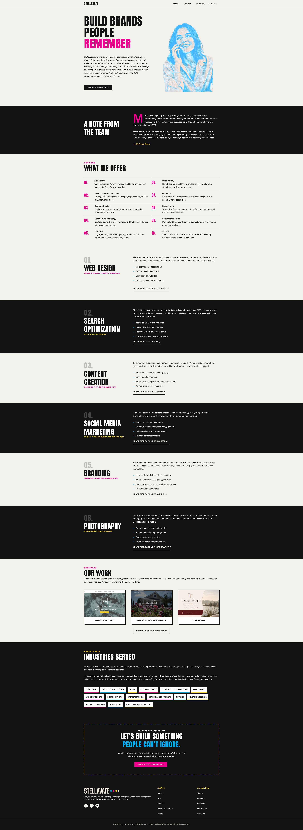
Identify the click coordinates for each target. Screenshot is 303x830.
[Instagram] (86, 806)
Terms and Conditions (166, 808)
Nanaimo (200, 798)
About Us (161, 803)
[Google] (92, 806)
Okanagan (201, 803)
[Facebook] (97, 806)
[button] (192, 4)
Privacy (160, 813)
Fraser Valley (202, 808)
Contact (160, 793)
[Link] (117, 184)
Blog (159, 798)
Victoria (200, 793)
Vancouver (201, 813)
